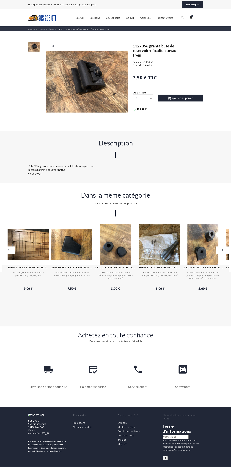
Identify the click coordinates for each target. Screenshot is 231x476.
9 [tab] (117, 310)
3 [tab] (89, 310)
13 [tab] (136, 310)
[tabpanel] (115, 257)
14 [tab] (141, 310)
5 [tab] (99, 310)
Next (222, 250)
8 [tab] (113, 310)
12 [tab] (132, 310)
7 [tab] (108, 310)
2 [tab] (84, 310)
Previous (8, 250)
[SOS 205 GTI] (42, 18)
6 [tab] (103, 310)
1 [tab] (80, 310)
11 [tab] (127, 310)
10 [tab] (122, 310)
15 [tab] (146, 310)
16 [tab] (150, 310)
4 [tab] (94, 310)
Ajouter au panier (180, 98)
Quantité (139, 92)
